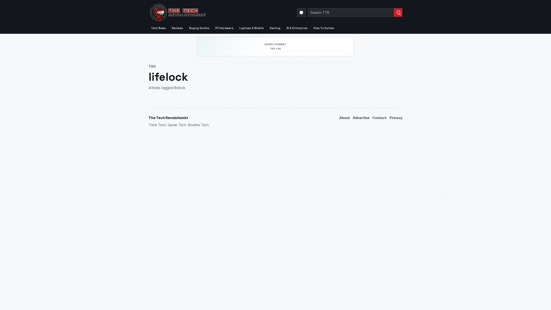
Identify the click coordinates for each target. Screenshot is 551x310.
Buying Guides (199, 28)
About (344, 118)
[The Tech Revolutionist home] (209, 12)
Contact (379, 118)
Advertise (361, 118)
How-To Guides (323, 28)
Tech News (158, 28)
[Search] (398, 12)
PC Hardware (224, 28)
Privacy (396, 118)
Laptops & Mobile (251, 28)
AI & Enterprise (296, 28)
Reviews (177, 28)
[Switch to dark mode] (301, 12)
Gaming (275, 28)
